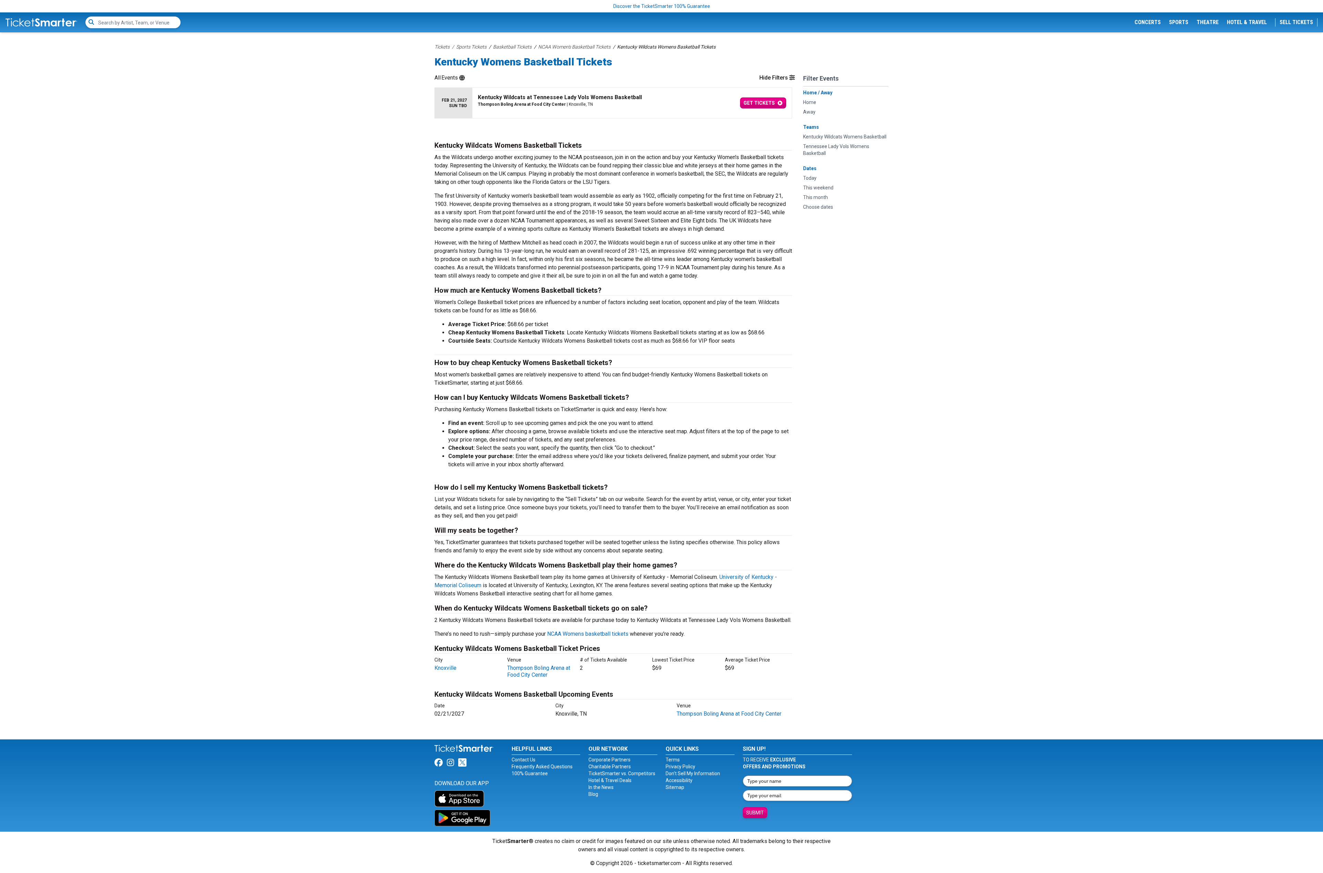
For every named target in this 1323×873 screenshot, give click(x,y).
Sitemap (675, 787)
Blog (593, 794)
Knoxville (445, 668)
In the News (601, 787)
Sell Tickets (1296, 22)
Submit (755, 812)
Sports (1178, 22)
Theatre (1208, 22)
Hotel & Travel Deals (610, 780)
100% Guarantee (530, 773)
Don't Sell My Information (693, 773)
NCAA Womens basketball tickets (587, 634)
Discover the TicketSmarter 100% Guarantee (661, 6)
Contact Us (523, 759)
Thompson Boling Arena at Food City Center (538, 671)
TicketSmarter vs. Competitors (621, 773)
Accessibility (679, 780)
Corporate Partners (609, 759)
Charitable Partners (609, 766)
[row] (613, 103)
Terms (673, 759)
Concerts (1148, 22)
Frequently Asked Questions (542, 766)
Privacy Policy (680, 766)
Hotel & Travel (1247, 22)
